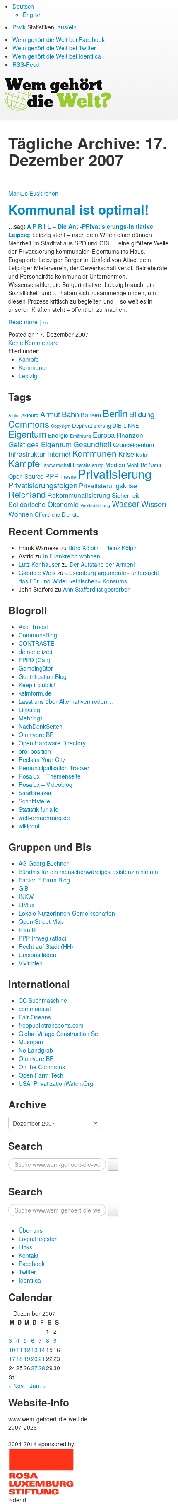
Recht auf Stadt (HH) (46, 946)
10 (12, 1349)
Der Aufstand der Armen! (102, 564)
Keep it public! (37, 685)
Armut (50, 414)
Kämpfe (29, 359)
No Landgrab (36, 1050)
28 (41, 1368)
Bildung (141, 413)
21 (41, 1359)
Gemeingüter (36, 668)
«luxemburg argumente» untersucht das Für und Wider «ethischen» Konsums (89, 576)
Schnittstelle (34, 801)
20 (34, 1359)
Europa (104, 435)
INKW (26, 896)
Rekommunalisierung (78, 495)
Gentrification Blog (43, 676)
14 (41, 1349)
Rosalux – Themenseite (50, 776)
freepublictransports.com (51, 1025)
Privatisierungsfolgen (42, 485)
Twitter (27, 1272)
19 (27, 1359)
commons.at (35, 1008)
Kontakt (28, 1255)
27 (34, 1368)
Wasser (126, 503)
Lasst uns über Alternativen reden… (66, 701)
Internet (59, 454)
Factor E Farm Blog (44, 880)
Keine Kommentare (33, 342)
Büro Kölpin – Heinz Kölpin (103, 548)
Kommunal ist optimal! (78, 209)
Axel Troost (33, 626)
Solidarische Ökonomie (43, 504)
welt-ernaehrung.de (44, 817)
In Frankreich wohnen (71, 556)
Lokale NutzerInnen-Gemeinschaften (67, 913)
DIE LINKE (126, 425)
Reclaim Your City (42, 759)
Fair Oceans (35, 1017)
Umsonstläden (37, 954)
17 (12, 1359)
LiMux (26, 905)
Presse (68, 476)
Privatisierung (115, 473)
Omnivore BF (36, 734)
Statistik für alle (38, 809)
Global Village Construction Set (59, 1033)
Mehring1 (31, 718)
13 (34, 1349)
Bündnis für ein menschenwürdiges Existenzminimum (88, 871)
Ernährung (80, 436)
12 (27, 1349)
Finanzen (129, 434)
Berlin (115, 413)
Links (25, 1247)
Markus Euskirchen (33, 193)
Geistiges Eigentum (40, 444)
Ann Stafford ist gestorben (97, 589)
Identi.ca (30, 1280)
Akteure (29, 415)
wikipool (29, 826)
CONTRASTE (36, 643)
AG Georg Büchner (44, 863)
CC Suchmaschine (43, 1000)
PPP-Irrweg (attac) (43, 938)
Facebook (32, 1263)
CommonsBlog (38, 635)
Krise (126, 454)
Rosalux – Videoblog (45, 784)
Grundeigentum (133, 444)
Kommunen (34, 367)
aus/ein (67, 27)
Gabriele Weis (37, 572)
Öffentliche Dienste (57, 514)
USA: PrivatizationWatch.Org (56, 1083)
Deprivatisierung (91, 425)
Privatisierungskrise (108, 485)
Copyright (60, 425)
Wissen (153, 503)
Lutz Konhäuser (39, 564)
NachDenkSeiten (41, 726)
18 (19, 1359)
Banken (91, 414)
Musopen (31, 1042)
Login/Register (38, 1239)
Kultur (142, 454)
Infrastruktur (27, 454)
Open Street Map (41, 921)
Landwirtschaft (56, 465)
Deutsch (23, 6)
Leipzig (28, 376)
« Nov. (16, 1386)
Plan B (27, 930)
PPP (52, 476)
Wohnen (20, 513)
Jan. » (38, 1386)
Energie (58, 435)
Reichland (27, 494)
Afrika (13, 415)
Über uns (31, 1230)
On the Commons (42, 1067)
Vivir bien (31, 963)
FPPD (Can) (35, 660)
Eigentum (27, 433)
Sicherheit (125, 495)
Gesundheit (92, 444)
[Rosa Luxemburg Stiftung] (41, 1471)
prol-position (35, 751)
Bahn (70, 414)
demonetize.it (36, 651)
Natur (155, 465)
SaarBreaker (35, 793)
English (32, 14)
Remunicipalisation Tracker (54, 768)
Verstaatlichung (95, 505)
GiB (23, 888)
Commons (28, 423)
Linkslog (29, 709)
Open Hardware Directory (52, 743)
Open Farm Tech (41, 1075)
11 (19, 1349)
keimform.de (35, 693)
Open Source (25, 476)
